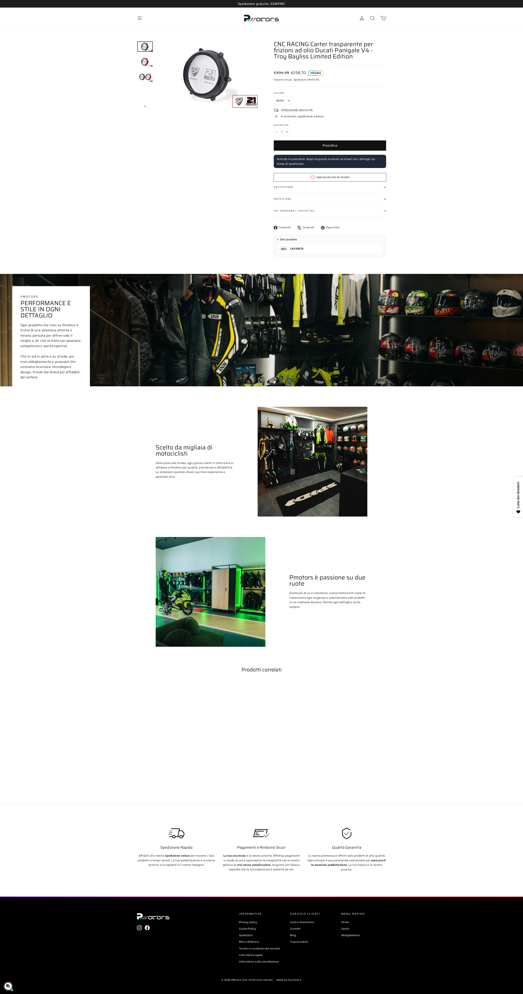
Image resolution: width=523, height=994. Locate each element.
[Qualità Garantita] (347, 833)
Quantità (281, 125)
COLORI (279, 93)
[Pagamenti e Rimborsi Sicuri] (261, 833)
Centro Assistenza (302, 922)
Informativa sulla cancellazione (259, 961)
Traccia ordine (299, 942)
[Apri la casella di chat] (8, 986)
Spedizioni (246, 935)
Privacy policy (248, 922)
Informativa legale (250, 955)
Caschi (345, 929)
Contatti (295, 929)
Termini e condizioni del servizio (259, 948)
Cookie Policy (247, 929)
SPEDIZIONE (283, 199)
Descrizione (284, 187)
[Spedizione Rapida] (176, 833)
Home (345, 922)
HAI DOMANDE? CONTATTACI (294, 211)
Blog (293, 935)
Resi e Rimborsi (249, 942)
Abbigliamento (350, 935)
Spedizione (300, 80)
